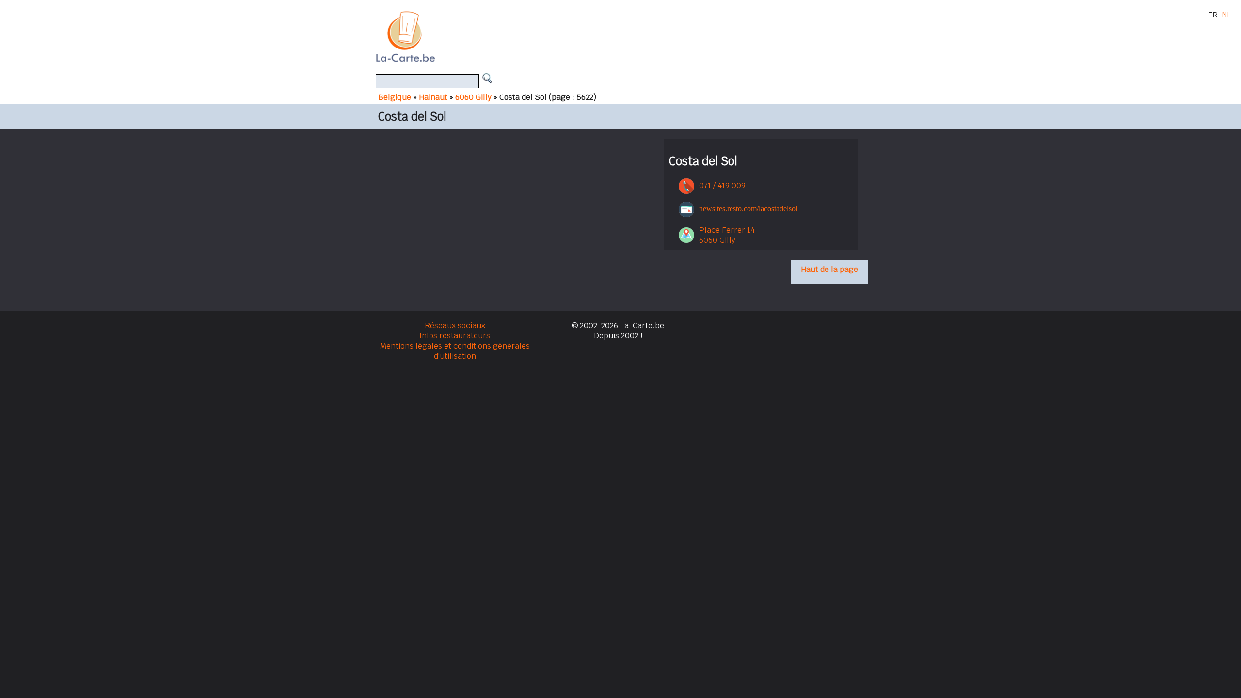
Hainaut (433, 97)
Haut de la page (829, 269)
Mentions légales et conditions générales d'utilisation (455, 351)
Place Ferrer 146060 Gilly (727, 235)
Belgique (394, 97)
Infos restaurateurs (454, 336)
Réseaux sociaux (455, 325)
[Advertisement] (631, 36)
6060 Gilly (473, 97)
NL (1226, 15)
